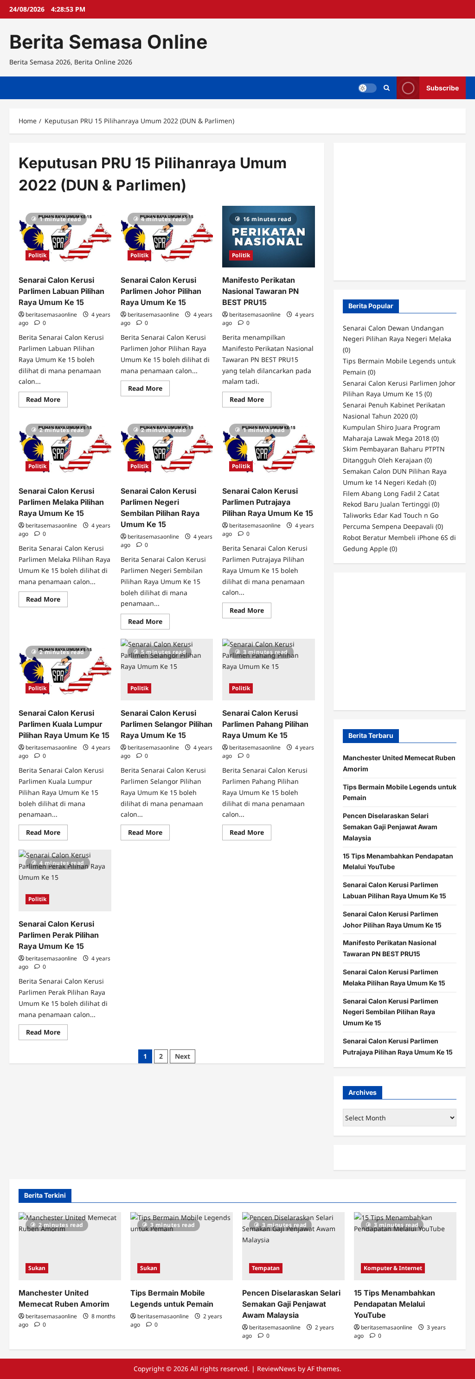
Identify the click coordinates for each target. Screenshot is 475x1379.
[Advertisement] (409, 210)
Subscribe (442, 88)
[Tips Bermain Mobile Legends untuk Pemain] (181, 1246)
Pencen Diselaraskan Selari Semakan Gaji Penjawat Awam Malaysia (390, 827)
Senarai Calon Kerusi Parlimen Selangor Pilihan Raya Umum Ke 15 (166, 724)
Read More (47, 400)
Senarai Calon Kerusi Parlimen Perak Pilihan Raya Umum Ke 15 (59, 935)
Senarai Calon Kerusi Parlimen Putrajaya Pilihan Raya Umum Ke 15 (267, 502)
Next (182, 1056)
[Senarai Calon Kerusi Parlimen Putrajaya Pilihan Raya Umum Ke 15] (268, 447)
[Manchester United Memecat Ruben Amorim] (70, 1246)
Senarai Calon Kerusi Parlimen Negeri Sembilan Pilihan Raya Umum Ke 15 (390, 1012)
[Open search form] (387, 88)
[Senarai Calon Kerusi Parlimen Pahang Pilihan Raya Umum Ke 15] (268, 669)
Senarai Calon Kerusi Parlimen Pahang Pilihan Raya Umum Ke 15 (265, 724)
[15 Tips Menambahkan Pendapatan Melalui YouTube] (405, 1246)
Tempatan (266, 1268)
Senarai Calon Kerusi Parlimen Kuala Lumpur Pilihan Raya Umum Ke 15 (64, 724)
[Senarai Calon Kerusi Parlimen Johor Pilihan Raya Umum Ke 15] (167, 236)
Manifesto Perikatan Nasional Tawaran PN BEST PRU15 (260, 291)
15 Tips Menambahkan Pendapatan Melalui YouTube (394, 1304)
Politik (37, 255)
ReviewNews (276, 1368)
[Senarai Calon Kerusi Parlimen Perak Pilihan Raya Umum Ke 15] (65, 880)
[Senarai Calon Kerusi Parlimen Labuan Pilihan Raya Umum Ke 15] (65, 236)
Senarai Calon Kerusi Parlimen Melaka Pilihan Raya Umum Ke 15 (61, 502)
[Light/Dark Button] (367, 88)
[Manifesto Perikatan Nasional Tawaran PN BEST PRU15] (268, 236)
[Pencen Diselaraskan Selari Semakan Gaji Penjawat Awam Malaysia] (293, 1246)
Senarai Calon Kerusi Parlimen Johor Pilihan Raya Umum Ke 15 (161, 291)
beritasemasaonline (51, 314)
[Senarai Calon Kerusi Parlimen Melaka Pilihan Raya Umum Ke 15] (65, 447)
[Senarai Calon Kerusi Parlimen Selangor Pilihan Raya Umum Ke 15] (167, 669)
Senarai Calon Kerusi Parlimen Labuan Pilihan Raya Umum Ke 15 (61, 291)
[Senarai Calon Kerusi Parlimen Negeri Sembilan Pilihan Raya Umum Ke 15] (167, 447)
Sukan (36, 1268)
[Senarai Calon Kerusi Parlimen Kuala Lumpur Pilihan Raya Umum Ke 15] (65, 669)
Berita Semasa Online (108, 41)
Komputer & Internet (393, 1268)
